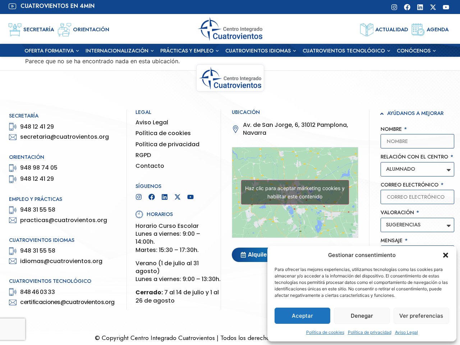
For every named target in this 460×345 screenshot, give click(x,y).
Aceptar (302, 315)
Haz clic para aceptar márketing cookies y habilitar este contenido (295, 192)
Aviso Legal (406, 332)
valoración (398, 213)
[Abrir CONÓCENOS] (434, 51)
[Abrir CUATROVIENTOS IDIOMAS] (294, 51)
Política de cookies (325, 332)
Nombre (392, 129)
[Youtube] (446, 7)
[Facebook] (407, 7)
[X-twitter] (433, 7)
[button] (445, 255)
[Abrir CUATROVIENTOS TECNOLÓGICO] (388, 51)
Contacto (149, 166)
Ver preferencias (421, 315)
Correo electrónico (410, 185)
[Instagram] (394, 7)
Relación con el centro (415, 157)
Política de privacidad (369, 332)
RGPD (143, 155)
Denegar (362, 315)
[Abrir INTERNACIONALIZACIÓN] (152, 51)
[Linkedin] (420, 7)
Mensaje (392, 241)
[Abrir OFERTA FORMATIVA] (77, 51)
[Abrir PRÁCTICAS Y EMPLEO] (217, 51)
